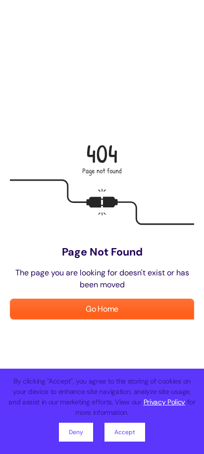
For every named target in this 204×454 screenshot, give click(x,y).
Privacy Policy (165, 401)
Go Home (102, 309)
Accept (124, 432)
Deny (76, 432)
